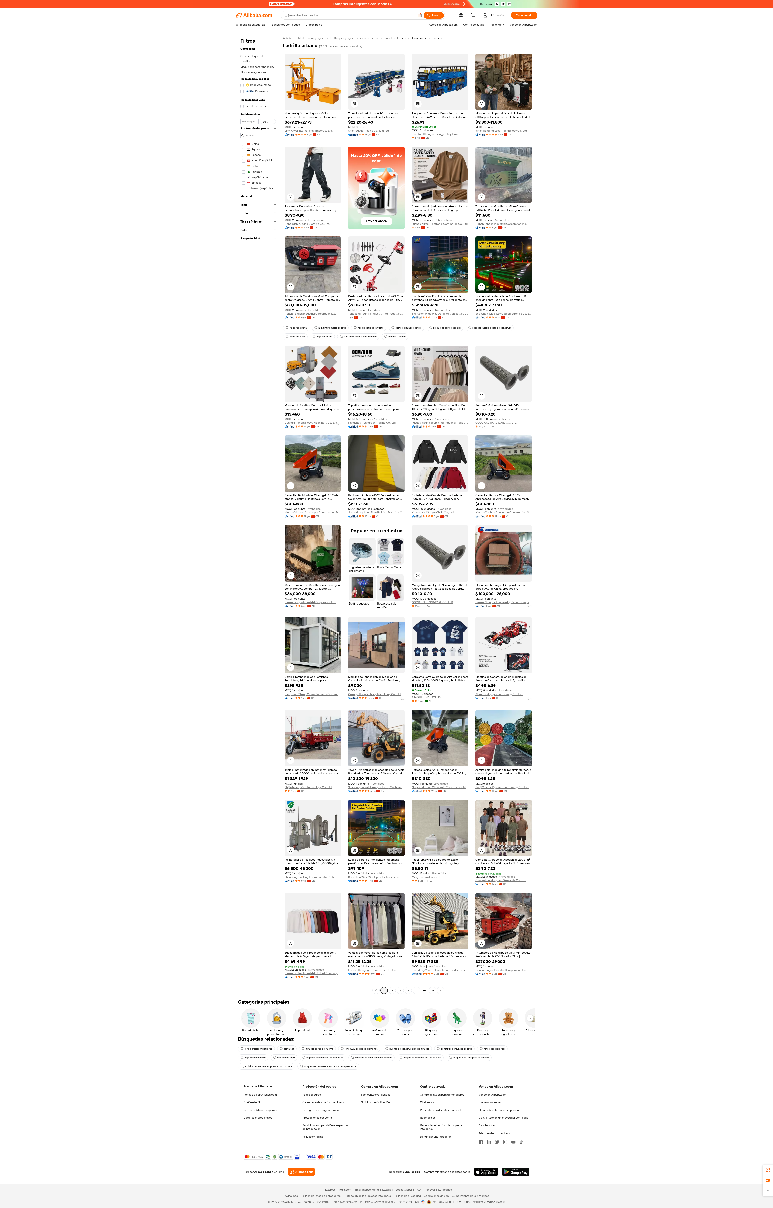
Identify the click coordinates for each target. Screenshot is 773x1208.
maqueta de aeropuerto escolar (471, 1057)
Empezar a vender (490, 1102)
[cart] (474, 16)
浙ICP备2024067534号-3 (489, 1202)
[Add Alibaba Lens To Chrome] (301, 1172)
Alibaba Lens (262, 1171)
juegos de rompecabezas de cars (422, 1057)
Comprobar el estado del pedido (499, 1110)
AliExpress (329, 1189)
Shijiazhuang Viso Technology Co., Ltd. (308, 787)
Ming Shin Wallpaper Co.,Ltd (429, 877)
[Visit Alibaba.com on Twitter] (497, 1142)
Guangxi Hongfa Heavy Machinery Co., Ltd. (311, 422)
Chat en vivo (427, 1102)
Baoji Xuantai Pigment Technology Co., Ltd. (502, 787)
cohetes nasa (297, 336)
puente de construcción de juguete (409, 1048)
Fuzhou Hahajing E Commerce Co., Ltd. (372, 970)
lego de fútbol (324, 336)
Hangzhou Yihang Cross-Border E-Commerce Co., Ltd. (313, 694)
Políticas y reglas (312, 1136)
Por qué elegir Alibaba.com (260, 1094)
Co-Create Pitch (254, 1102)
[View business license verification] (423, 1202)
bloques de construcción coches (373, 1057)
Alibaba (287, 38)
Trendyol (429, 1189)
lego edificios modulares (258, 1048)
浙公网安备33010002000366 (452, 1202)
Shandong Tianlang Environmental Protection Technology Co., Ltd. (313, 877)
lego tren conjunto (255, 1057)
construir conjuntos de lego (456, 1048)
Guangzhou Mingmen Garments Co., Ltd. (500, 880)
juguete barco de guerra (319, 1048)
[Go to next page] (440, 990)
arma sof (289, 1048)
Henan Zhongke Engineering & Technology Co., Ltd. (503, 602)
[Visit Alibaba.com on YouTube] (513, 1142)
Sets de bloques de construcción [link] (421, 38)
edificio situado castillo (408, 327)
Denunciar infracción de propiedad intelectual (441, 1127)
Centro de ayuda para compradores (442, 1094)
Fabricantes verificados (375, 1094)
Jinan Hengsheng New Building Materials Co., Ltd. (376, 512)
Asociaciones (487, 1125)
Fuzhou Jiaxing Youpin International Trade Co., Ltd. (440, 422)
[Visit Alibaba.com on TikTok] (521, 1142)
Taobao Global (403, 1189)
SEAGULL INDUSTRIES (426, 697)
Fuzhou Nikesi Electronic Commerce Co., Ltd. (440, 223)
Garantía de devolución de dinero (323, 1102)
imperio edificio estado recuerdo (324, 1057)
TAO (418, 1189)
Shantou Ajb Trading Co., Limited (368, 130)
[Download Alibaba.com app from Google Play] (515, 1172)
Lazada (386, 1189)
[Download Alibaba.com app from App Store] (486, 1172)
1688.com (345, 1189)
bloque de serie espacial (447, 327)
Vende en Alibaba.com (492, 1094)
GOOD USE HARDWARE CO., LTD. (496, 422)
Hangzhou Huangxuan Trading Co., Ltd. (372, 422)
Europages (445, 1189)
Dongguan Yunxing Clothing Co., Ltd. (307, 223)
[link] (768, 1170)
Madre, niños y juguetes (313, 38)
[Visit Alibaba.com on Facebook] (481, 1142)
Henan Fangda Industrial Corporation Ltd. (501, 223)
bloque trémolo (397, 336)
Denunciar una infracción (436, 1136)
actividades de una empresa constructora (268, 1066)
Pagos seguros (311, 1094)
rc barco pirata (298, 327)
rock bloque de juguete (371, 327)
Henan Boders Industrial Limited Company (311, 973)
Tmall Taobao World (367, 1189)
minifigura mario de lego (332, 327)
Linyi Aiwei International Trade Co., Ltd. (309, 130)
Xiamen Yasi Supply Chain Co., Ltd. (433, 512)
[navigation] (258, 515)
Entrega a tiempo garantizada (320, 1110)
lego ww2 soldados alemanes (361, 1048)
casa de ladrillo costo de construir (491, 327)
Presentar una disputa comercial (440, 1110)
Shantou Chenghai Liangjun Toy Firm (435, 134)
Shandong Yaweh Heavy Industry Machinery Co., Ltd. (376, 787)
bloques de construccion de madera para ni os (330, 1066)
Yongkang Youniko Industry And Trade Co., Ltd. (376, 313)
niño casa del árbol (494, 1048)
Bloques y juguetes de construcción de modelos (364, 38)
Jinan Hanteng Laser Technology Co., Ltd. (501, 130)
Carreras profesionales (258, 1117)
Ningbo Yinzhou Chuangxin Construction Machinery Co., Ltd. (313, 512)
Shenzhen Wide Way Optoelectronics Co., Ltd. (440, 313)
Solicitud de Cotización (375, 1102)
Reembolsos (428, 1117)
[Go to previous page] (376, 990)
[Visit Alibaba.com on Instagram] (505, 1142)
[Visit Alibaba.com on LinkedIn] (489, 1142)
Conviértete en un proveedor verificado (503, 1117)
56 (432, 990)
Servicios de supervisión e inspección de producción (325, 1127)
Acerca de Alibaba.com (259, 1086)
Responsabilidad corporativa (261, 1110)
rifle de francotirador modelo (360, 336)
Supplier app (411, 1171)
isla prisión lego (286, 1057)
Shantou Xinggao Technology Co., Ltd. (499, 694)
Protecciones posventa (317, 1117)
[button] (419, 15)
